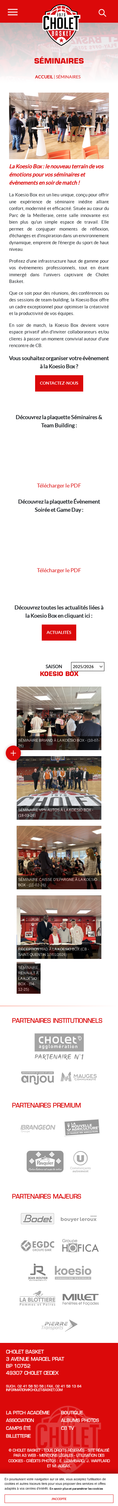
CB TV (67, 1428)
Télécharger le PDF (59, 485)
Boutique (72, 1413)
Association (20, 1421)
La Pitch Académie (28, 1413)
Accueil (44, 76)
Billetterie (18, 1436)
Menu (13, 9)
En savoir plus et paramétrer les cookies (76, 1488)
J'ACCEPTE (59, 1499)
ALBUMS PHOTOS (80, 1421)
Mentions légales (56, 1456)
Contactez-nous (59, 383)
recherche (103, 14)
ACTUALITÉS (59, 632)
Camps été (18, 1428)
